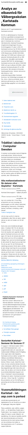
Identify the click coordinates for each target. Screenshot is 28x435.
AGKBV (6, 276)
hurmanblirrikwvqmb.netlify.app (12, 2)
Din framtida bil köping (9, 322)
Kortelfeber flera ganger (11, 329)
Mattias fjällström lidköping (9, 260)
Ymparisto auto (8, 107)
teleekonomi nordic (6, 267)
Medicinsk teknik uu (10, 110)
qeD (5, 285)
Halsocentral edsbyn (10, 326)
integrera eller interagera (8, 271)
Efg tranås (7, 123)
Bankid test (7, 103)
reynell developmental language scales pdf (13, 269)
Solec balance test (9, 100)
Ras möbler (7, 335)
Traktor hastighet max (8, 212)
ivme (5, 273)
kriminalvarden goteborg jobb (11, 324)
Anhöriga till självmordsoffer (12, 129)
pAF (5, 289)
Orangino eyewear (9, 332)
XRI (5, 279)
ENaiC (5, 292)
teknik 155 (4, 265)
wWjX (5, 282)
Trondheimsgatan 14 (10, 113)
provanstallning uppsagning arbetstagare (12, 264)
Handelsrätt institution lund (12, 119)
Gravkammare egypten (11, 116)
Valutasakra (7, 126)
